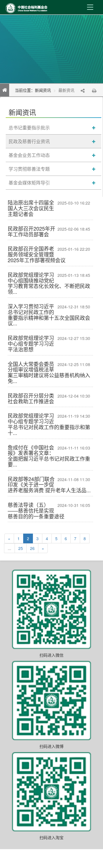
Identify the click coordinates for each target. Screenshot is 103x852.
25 (20, 548)
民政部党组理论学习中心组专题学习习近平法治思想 (31, 343)
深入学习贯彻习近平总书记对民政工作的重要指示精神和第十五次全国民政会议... (49, 314)
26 (32, 548)
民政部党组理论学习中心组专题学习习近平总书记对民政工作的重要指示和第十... (49, 424)
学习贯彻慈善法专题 (29, 169)
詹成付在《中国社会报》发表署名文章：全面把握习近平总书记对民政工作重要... (49, 455)
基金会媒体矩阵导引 (29, 182)
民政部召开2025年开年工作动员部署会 (31, 231)
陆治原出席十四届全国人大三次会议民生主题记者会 (31, 208)
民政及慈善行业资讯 (29, 141)
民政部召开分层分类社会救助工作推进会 (31, 398)
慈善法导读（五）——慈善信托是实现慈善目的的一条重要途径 (36, 510)
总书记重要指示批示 (29, 127)
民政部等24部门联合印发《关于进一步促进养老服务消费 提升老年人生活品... (49, 484)
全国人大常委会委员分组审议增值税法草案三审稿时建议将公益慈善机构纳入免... (49, 372)
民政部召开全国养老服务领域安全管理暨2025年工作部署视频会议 (37, 254)
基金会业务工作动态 (29, 155)
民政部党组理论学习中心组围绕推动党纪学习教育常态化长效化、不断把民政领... (49, 283)
